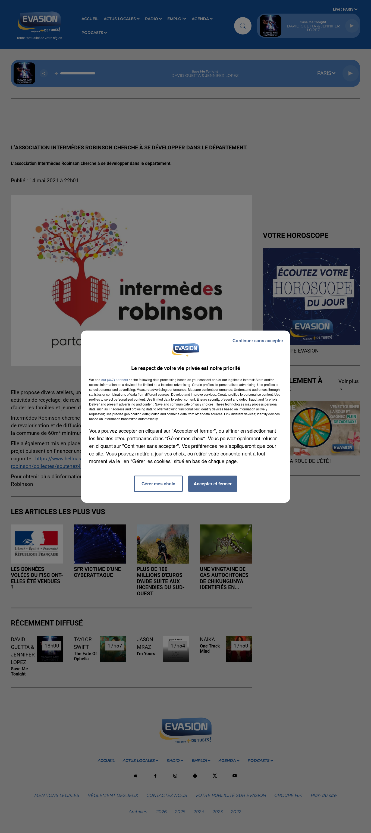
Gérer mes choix (158, 483)
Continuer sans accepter (257, 340)
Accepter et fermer (213, 483)
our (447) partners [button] (114, 379)
